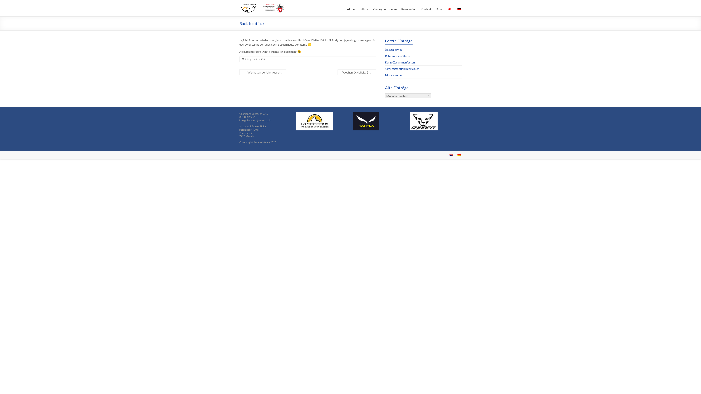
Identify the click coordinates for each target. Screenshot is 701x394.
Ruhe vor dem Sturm (397, 56)
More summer (394, 75)
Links (439, 9)
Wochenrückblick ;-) (356, 72)
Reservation (408, 9)
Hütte (364, 9)
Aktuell (351, 9)
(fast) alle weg (394, 49)
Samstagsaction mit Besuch (402, 68)
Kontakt (426, 9)
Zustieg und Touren (385, 9)
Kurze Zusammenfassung (400, 62)
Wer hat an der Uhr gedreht (262, 72)
